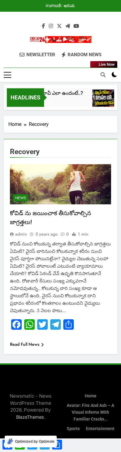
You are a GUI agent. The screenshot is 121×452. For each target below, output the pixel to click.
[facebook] (43, 26)
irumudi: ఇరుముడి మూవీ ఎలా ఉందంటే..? (63, 5)
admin (21, 234)
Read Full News (24, 344)
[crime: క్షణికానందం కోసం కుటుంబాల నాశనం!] (102, 101)
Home (90, 396)
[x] (59, 26)
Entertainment (100, 428)
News (20, 198)
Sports (73, 428)
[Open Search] (103, 74)
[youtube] (76, 26)
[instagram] (51, 26)
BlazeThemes (30, 417)
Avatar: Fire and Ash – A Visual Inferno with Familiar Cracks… (90, 412)
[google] (68, 26)
